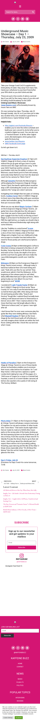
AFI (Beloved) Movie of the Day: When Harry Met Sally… (20, 490)
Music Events (26, 41)
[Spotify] (27, 19)
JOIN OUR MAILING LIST (10, 627)
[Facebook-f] (22, 19)
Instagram (21, 559)
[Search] (33, 12)
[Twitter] (13, 19)
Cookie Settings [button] (8, 717)
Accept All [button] (19, 717)
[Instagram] (18, 19)
